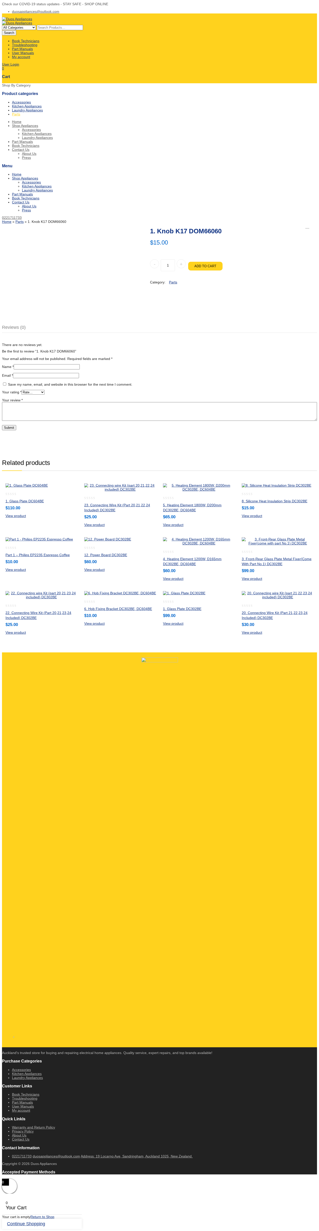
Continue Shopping (26, 1223)
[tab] (17, 327)
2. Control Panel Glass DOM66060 (307, 226)
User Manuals (23, 53)
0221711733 (12, 218)
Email (7, 375)
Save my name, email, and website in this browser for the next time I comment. (70, 384)
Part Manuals (22, 49)
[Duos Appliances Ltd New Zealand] (17, 19)
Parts (16, 114)
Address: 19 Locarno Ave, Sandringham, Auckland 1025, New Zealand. (137, 1156)
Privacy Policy (23, 1131)
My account (21, 57)
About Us (29, 154)
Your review (12, 400)
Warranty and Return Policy (33, 1127)
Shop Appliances (25, 126)
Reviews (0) (14, 327)
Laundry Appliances (27, 110)
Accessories (21, 102)
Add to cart (205, 266)
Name (8, 367)
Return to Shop (42, 1217)
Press (26, 158)
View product (15, 516)
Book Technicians (25, 41)
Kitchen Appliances (27, 106)
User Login (10, 64)
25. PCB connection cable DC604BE (314, 226)
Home (16, 122)
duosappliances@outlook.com (35, 11)
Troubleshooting (24, 45)
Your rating (11, 392)
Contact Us (20, 150)
